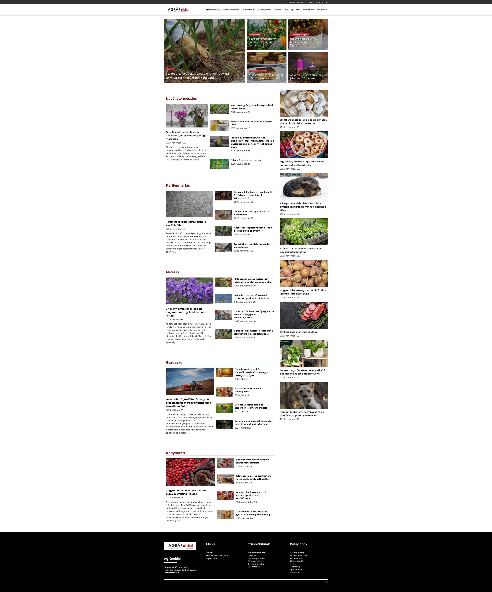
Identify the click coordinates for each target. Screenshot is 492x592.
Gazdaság (288, 10)
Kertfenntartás (248, 10)
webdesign (184, 567)
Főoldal (209, 552)
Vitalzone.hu (253, 555)
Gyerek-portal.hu (256, 564)
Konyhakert (322, 10)
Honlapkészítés (171, 567)
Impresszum (211, 558)
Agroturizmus (308, 10)
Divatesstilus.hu (255, 561)
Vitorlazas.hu (254, 567)
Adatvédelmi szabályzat (217, 555)
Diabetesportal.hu (256, 558)
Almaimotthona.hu (256, 552)
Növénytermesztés (230, 10)
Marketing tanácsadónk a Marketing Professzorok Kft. (181, 571)
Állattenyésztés (264, 10)
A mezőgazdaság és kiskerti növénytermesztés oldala (305, 2)
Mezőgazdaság (213, 10)
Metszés (277, 10)
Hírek (298, 10)
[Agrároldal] (178, 9)
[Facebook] (326, 582)
